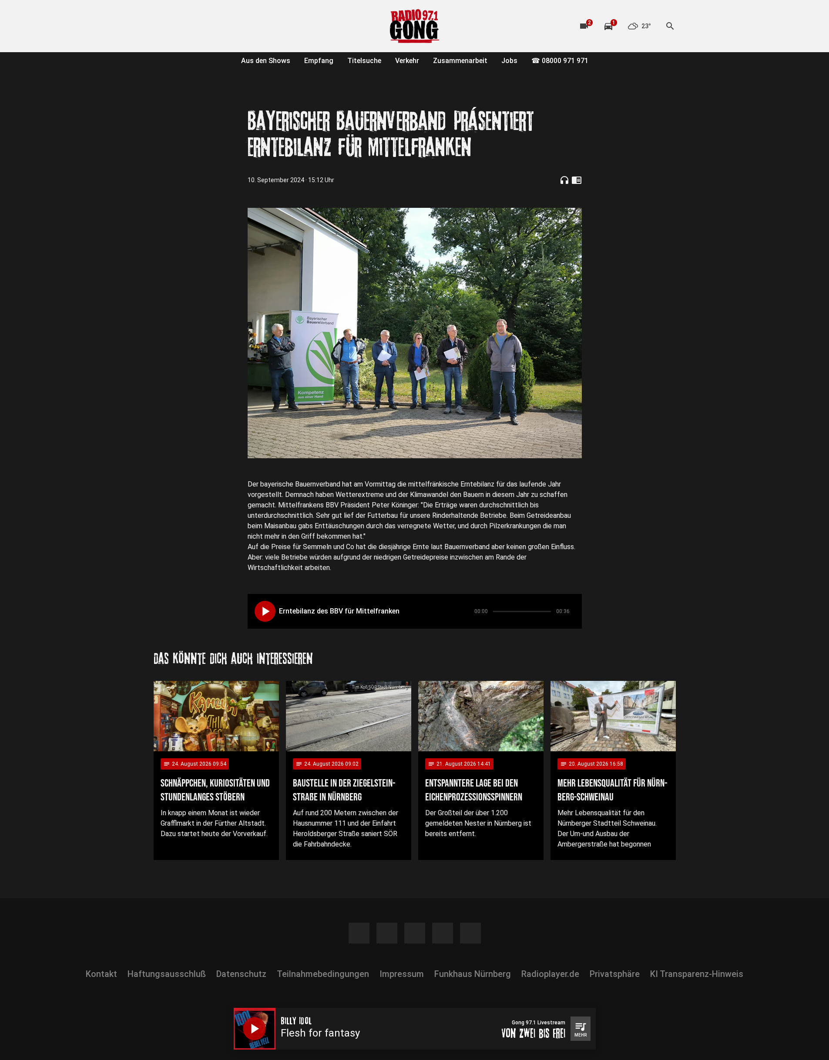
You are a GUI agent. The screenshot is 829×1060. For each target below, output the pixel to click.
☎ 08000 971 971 (559, 61)
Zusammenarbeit (460, 61)
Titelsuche (364, 61)
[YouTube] (197, 26)
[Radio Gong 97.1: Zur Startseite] (414, 26)
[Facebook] (162, 26)
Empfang (318, 61)
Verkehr (407, 61)
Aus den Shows (265, 61)
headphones (564, 180)
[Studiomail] (232, 26)
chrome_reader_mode (576, 180)
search (670, 26)
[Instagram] (179, 26)
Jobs (509, 61)
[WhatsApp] (214, 26)
